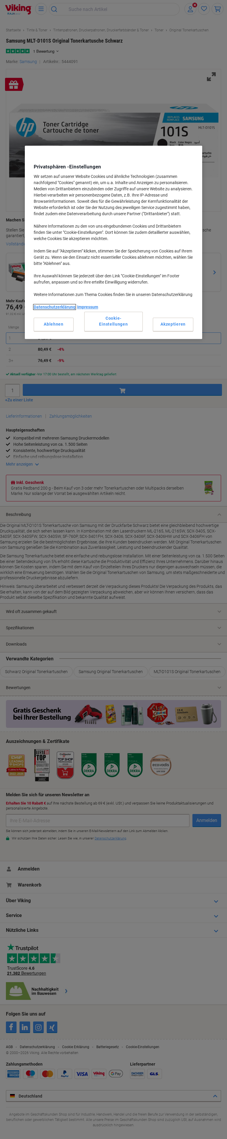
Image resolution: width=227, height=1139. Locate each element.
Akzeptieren (173, 324)
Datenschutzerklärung (54, 307)
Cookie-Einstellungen (113, 321)
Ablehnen (54, 324)
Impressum (87, 307)
